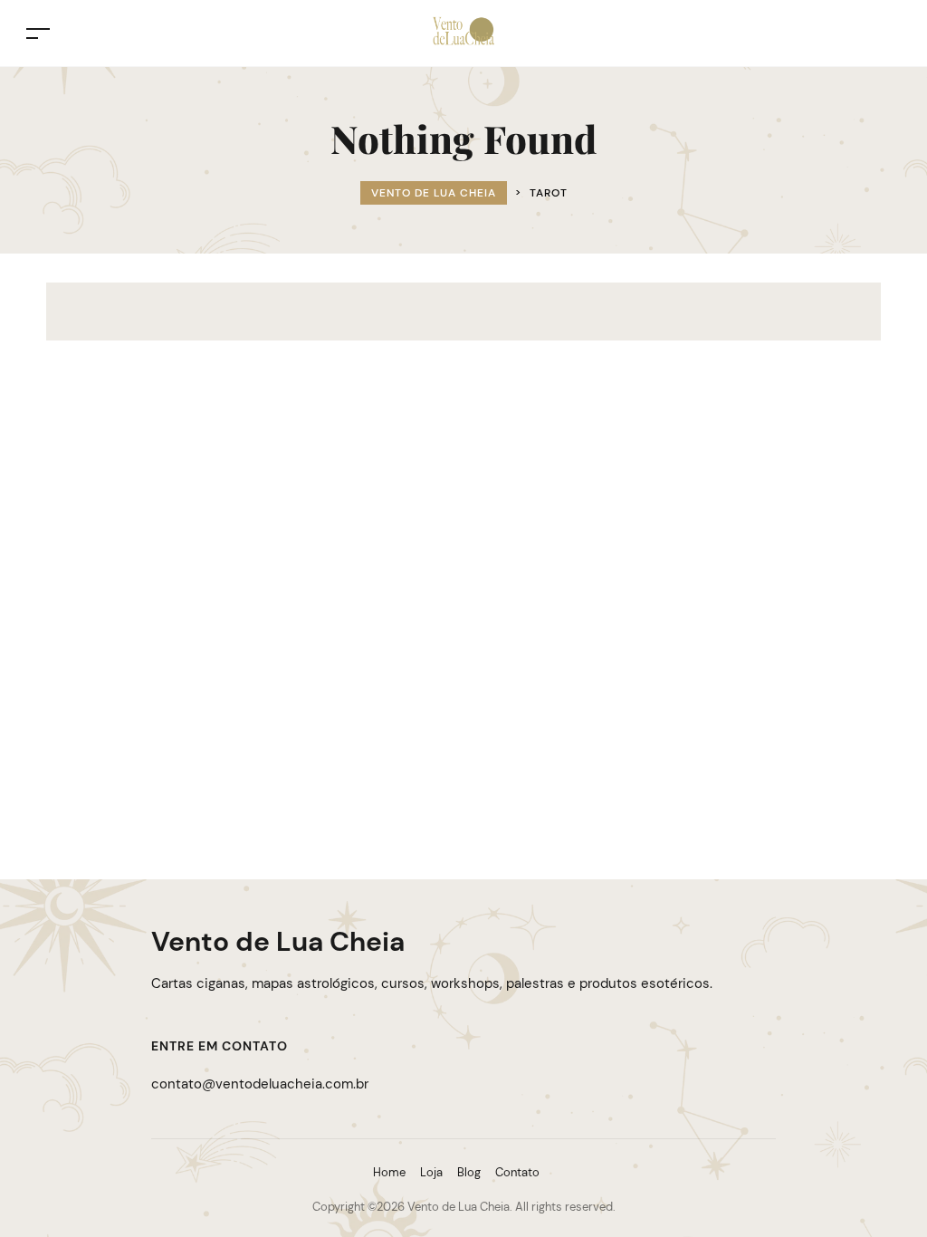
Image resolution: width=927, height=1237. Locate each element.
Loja (431, 1172)
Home (389, 1172)
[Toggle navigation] (38, 33)
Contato (517, 1172)
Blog (469, 1172)
